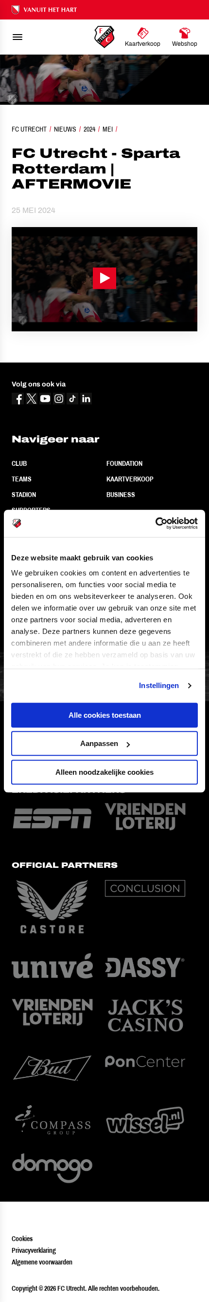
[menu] (17, 37)
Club (19, 463)
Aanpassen (99, 743)
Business (120, 494)
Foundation (124, 463)
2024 (89, 129)
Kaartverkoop (130, 479)
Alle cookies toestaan (105, 715)
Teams (22, 479)
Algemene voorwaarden (42, 1262)
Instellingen (159, 685)
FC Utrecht (29, 129)
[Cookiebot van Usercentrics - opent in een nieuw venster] (155, 523)
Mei (108, 129)
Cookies (22, 1238)
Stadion (24, 494)
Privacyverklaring (34, 1250)
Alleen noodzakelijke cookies (104, 772)
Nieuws (65, 129)
